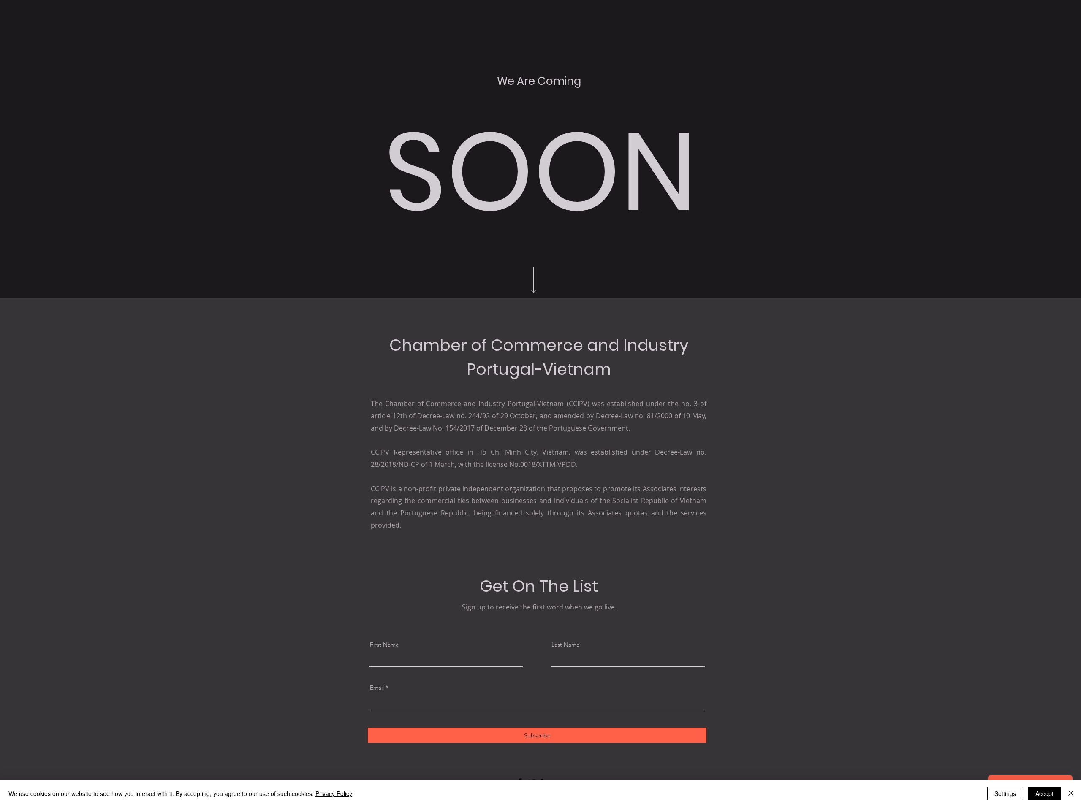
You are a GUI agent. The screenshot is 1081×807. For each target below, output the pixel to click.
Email (377, 688)
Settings (1005, 793)
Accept (1044, 793)
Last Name (565, 644)
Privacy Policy (333, 793)
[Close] (1071, 793)
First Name (384, 644)
